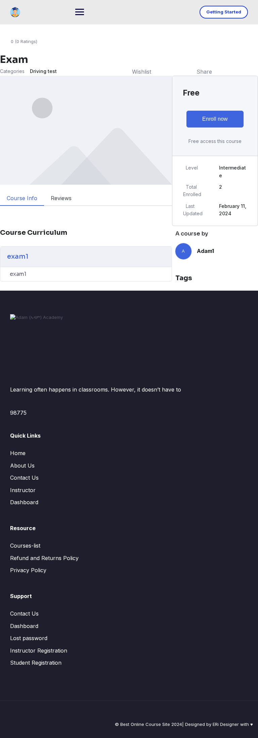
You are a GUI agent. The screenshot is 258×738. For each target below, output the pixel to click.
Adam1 (205, 251)
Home (18, 453)
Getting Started (223, 11)
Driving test (43, 71)
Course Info (22, 198)
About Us (22, 465)
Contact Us (24, 477)
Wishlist (141, 71)
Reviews (61, 198)
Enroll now (215, 119)
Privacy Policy (28, 570)
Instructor (23, 490)
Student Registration (35, 662)
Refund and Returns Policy (44, 558)
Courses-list (25, 545)
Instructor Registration (38, 650)
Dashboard (24, 502)
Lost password (28, 638)
